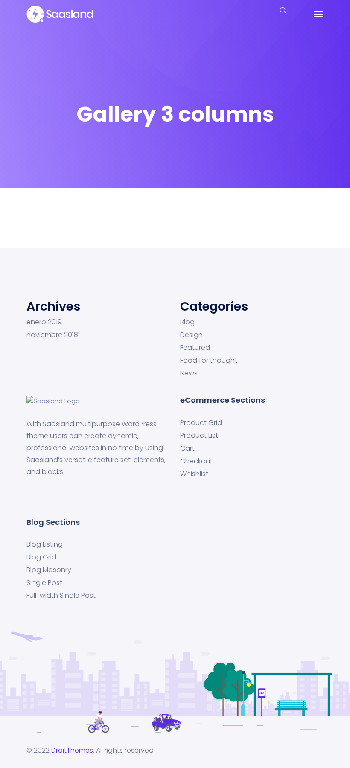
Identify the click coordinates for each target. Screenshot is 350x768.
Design (191, 335)
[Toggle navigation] (318, 14)
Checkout (196, 461)
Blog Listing (44, 544)
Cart (187, 448)
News (189, 373)
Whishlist (194, 474)
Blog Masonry (48, 570)
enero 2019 (44, 322)
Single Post (44, 583)
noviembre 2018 (52, 335)
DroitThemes (72, 750)
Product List (199, 435)
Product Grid (201, 423)
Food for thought (208, 360)
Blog (187, 322)
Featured (195, 347)
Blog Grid (41, 557)
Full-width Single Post (61, 595)
